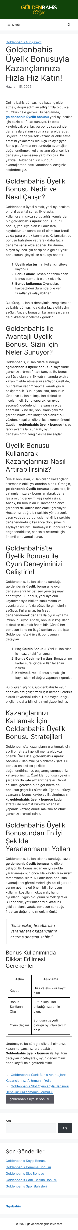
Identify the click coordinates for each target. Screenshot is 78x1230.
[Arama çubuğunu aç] (69, 24)
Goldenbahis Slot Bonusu (25, 1173)
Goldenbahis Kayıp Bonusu (26, 1161)
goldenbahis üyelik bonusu (29, 1099)
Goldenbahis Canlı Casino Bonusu (31, 1180)
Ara (8, 1121)
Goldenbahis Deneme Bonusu (28, 1167)
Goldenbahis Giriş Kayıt (23, 42)
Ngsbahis (13, 1206)
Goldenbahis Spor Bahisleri (26, 1186)
